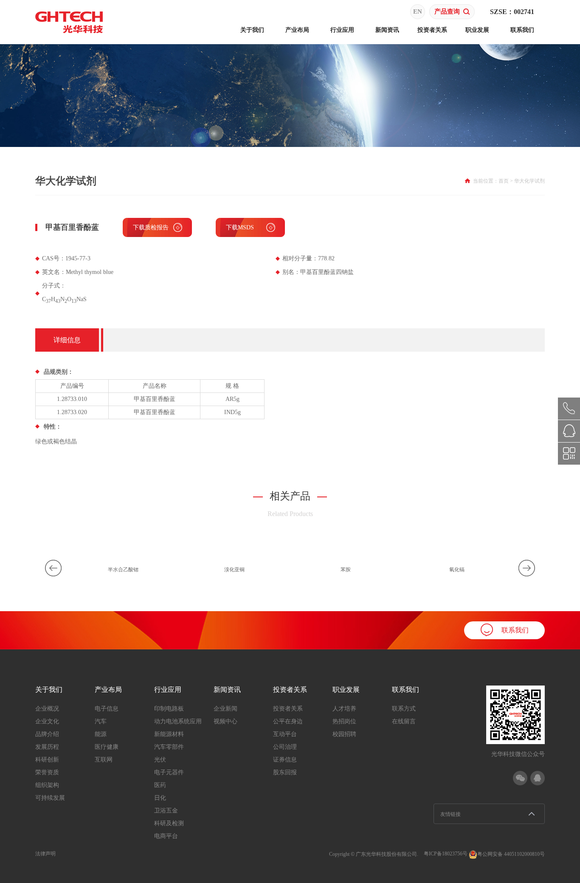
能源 (101, 734)
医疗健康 (106, 747)
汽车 (101, 721)
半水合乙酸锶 (123, 570)
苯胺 (346, 570)
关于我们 (252, 30)
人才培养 (344, 708)
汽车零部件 (169, 747)
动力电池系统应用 (178, 721)
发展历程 (47, 747)
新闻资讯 (387, 30)
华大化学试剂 (529, 181)
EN (417, 11)
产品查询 (447, 11)
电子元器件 (169, 772)
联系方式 (404, 708)
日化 (160, 798)
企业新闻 (225, 708)
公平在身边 (288, 721)
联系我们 (522, 30)
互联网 (104, 759)
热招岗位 (344, 721)
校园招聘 (344, 734)
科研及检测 (169, 823)
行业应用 (342, 30)
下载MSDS (240, 227)
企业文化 (47, 721)
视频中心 (225, 721)
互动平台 (285, 734)
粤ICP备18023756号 (445, 854)
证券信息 (285, 759)
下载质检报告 (151, 227)
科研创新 (47, 759)
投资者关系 (432, 30)
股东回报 (285, 772)
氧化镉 (457, 570)
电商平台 (166, 836)
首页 (503, 181)
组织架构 (47, 785)
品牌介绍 (47, 734)
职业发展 (477, 30)
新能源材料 (169, 734)
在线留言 (404, 721)
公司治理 (285, 747)
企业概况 (47, 708)
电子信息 (106, 708)
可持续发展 (50, 798)
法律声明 (45, 854)
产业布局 (297, 30)
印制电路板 (169, 708)
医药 (160, 785)
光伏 (160, 759)
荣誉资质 (47, 772)
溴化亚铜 (234, 570)
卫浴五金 (166, 810)
